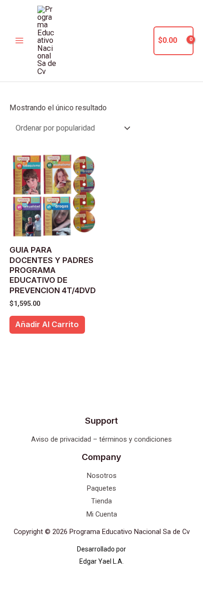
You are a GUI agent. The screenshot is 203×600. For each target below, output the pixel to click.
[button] (140, 41)
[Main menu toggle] (19, 41)
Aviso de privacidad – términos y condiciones (101, 439)
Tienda (101, 501)
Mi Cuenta (101, 514)
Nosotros (102, 475)
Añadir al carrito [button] (47, 324)
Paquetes (101, 488)
